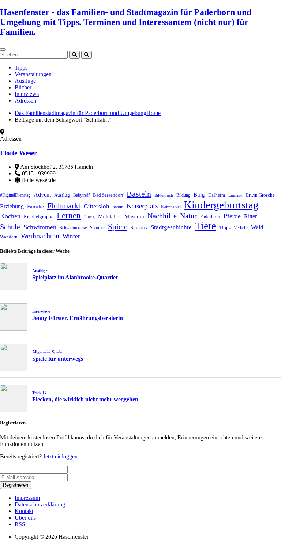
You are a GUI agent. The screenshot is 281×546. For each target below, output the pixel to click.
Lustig (89, 217)
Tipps (21, 67)
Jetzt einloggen (60, 456)
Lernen (69, 215)
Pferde (232, 216)
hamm (118, 206)
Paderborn (210, 216)
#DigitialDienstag (15, 195)
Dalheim (216, 195)
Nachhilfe (162, 216)
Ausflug (62, 195)
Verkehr (241, 227)
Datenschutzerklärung (40, 504)
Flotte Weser (18, 153)
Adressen (25, 100)
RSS (20, 524)
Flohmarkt (63, 205)
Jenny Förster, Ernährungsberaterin (77, 318)
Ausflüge (25, 81)
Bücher (23, 87)
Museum (134, 216)
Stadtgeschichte (171, 227)
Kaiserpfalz (142, 206)
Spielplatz (139, 227)
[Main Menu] (3, 49)
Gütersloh (96, 206)
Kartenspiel (171, 206)
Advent (42, 195)
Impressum (27, 498)
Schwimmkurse (73, 227)
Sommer (97, 227)
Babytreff (81, 195)
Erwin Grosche (260, 195)
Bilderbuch (163, 195)
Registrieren (15, 485)
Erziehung (12, 206)
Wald (257, 227)
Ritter (250, 216)
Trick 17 (39, 392)
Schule (10, 227)
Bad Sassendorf (108, 195)
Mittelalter (109, 216)
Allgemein (41, 352)
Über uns (25, 518)
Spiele (117, 227)
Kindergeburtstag (221, 205)
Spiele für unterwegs (57, 359)
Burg (199, 195)
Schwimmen (39, 227)
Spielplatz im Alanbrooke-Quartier (75, 277)
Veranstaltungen (33, 74)
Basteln (139, 193)
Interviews (27, 94)
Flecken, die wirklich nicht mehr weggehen (85, 399)
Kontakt (24, 511)
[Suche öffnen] (86, 55)
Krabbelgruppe (38, 216)
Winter (71, 236)
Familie (35, 206)
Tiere (205, 225)
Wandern (9, 236)
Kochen (10, 216)
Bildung (183, 195)
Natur (188, 216)
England (235, 195)
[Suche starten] (74, 55)
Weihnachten (40, 236)
